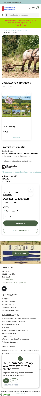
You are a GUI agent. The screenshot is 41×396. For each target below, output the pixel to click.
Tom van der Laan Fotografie (11, 194)
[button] (30, 189)
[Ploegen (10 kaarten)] (20, 56)
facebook (21, 253)
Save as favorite (21, 230)
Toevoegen (16, 137)
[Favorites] (33, 8)
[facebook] (4, 288)
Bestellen (20, 223)
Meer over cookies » (11, 385)
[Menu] (2, 15)
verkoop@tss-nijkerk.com (17, 282)
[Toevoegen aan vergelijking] (30, 194)
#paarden (31, 172)
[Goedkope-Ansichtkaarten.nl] (12, 8)
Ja (6, 380)
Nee (14, 380)
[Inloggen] (29, 8)
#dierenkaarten (20, 172)
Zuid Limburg (9, 127)
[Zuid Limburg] (16, 106)
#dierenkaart (7, 172)
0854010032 (9, 280)
